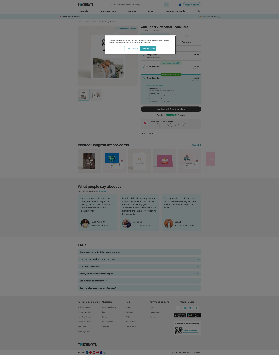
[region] (140, 44)
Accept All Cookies (148, 48)
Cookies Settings (132, 48)
